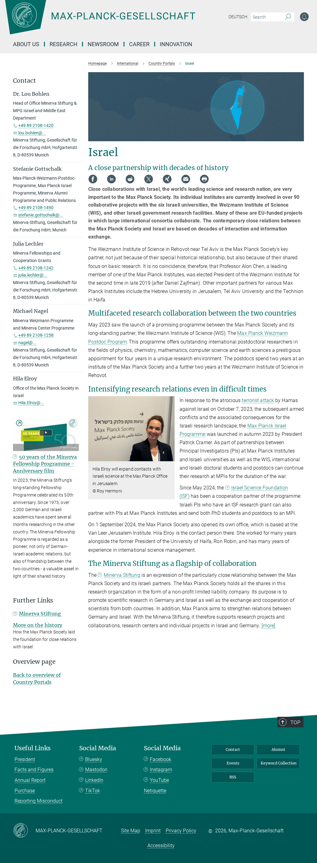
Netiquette (155, 791)
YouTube (159, 780)
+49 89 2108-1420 (36, 125)
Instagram (161, 770)
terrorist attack (258, 400)
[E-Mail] (185, 179)
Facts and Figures (34, 770)
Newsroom (103, 44)
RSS (232, 777)
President (25, 759)
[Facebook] (93, 179)
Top (295, 722)
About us (26, 44)
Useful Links (33, 748)
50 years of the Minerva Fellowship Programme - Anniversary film (45, 464)
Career (139, 44)
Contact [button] (24, 80)
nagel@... (27, 342)
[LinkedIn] (111, 179)
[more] (269, 626)
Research (63, 44)
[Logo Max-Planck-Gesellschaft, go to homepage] (115, 21)
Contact (233, 749)
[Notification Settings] (304, 16)
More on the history (37, 625)
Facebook (160, 759)
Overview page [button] (34, 661)
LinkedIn (94, 780)
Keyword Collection (279, 763)
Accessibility (161, 845)
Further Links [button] (33, 600)
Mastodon (96, 770)
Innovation (176, 44)
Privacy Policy (181, 831)
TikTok (92, 791)
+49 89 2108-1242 (36, 267)
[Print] (204, 179)
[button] (169, 456)
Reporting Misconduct (39, 801)
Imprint (153, 831)
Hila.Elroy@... (31, 402)
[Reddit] (130, 179)
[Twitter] (148, 179)
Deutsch (237, 16)
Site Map (130, 831)
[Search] (288, 17)
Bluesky (93, 759)
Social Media (97, 748)
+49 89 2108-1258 (36, 335)
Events (233, 763)
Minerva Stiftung (122, 575)
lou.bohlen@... (32, 132)
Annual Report (30, 780)
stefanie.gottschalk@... (40, 214)
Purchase (25, 791)
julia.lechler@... (32, 275)
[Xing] (167, 179)
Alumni (278, 749)
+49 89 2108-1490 (36, 207)
